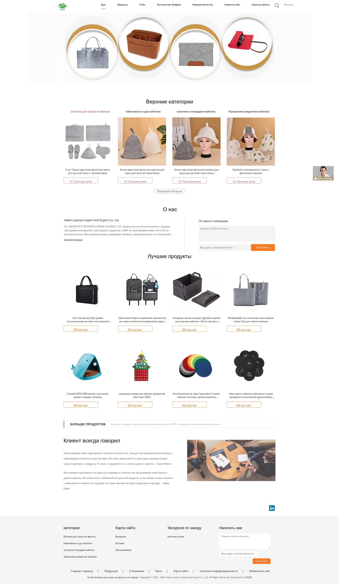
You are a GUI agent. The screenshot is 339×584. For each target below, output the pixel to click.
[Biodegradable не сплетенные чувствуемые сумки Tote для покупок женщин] (251, 289)
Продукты (122, 5)
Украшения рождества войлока (80, 556)
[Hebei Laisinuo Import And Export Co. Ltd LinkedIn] (272, 508)
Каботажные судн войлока (78, 543)
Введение (120, 536)
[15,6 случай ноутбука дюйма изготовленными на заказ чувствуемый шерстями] (88, 289)
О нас (142, 5)
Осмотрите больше (169, 191)
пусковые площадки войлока (79, 550)
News (158, 571)
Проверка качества (202, 5)
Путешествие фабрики (169, 5)
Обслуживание (123, 550)
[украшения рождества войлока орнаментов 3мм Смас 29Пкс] (142, 365)
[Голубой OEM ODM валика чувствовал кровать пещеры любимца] (88, 365)
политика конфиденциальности (219, 571)
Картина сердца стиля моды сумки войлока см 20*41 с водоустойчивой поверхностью (165, 424)
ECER (248, 577)
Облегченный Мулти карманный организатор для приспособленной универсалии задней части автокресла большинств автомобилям (142, 321)
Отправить (263, 247)
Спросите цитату (261, 5)
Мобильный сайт (259, 571)
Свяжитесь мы (232, 5)
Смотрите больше (73, 240)
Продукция (111, 571)
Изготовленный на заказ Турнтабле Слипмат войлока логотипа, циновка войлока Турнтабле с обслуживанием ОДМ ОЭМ (196, 397)
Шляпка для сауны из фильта (80, 536)
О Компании (136, 571)
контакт (83, 330)
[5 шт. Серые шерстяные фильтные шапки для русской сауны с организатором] (88, 141)
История (119, 543)
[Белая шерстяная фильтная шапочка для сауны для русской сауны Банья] (142, 141)
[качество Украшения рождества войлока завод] (169, 47)
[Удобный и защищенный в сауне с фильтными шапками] (251, 141)
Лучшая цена (83, 181)
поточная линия (175, 536)
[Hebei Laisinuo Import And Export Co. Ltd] (63, 6)
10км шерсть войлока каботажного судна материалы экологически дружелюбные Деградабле (251, 397)
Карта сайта (181, 571)
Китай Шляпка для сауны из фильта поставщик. (113, 577)
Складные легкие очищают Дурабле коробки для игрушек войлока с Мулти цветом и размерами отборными (196, 321)
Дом (103, 5)
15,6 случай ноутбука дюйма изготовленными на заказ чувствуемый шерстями (88, 321)
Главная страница (82, 571)
